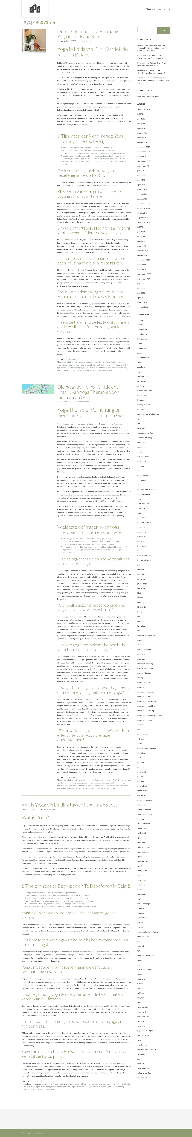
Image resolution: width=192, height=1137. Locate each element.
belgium (140, 400)
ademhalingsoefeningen (73, 362)
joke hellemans (143, 574)
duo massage (142, 475)
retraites (119, 367)
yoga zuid (141, 1040)
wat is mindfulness (145, 969)
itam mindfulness (144, 560)
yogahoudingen (109, 788)
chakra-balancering (118, 362)
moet (139, 729)
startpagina (142, 871)
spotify (140, 866)
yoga (80, 370)
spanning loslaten (74, 788)
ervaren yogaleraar (82, 365)
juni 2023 (141, 288)
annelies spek (143, 376)
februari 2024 (142, 250)
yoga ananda (142, 1007)
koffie (139, 612)
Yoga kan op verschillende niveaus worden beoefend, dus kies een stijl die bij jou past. (61, 906)
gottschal (141, 527)
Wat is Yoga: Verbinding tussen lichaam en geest (69, 805)
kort (139, 616)
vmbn (139, 960)
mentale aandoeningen (97, 785)
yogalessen (142, 1045)
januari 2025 (142, 199)
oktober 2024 (143, 213)
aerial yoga (141, 367)
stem (139, 875)
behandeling (142, 395)
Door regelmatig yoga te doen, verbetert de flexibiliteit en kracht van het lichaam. (60, 901)
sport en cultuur (144, 861)
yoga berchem (143, 1012)
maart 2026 (142, 133)
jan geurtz (141, 569)
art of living (141, 381)
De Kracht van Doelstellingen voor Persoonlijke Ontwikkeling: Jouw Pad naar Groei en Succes (152, 48)
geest (78, 783)
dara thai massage (144, 456)
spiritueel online (143, 847)
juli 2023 (140, 283)
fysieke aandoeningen (66, 783)
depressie (141, 466)
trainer (140, 922)
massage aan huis (144, 649)
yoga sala (141, 1026)
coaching (141, 428)
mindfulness (101, 367)
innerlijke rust (51, 1086)
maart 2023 (142, 302)
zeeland (140, 1063)
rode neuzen (142, 805)
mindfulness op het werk (147, 701)
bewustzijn (75, 1084)
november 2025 (143, 152)
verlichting (86, 788)
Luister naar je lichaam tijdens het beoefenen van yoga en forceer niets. (56, 903)
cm (138, 423)
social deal (141, 833)
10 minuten (142, 329)
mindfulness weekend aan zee (149, 715)
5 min (139, 343)
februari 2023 (142, 307)
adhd (139, 362)
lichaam (75, 785)
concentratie (96, 1084)
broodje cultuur (143, 405)
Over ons (150, 9)
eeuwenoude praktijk (111, 1084)
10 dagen (141, 320)
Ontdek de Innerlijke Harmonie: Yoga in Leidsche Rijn (89, 33)
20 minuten (142, 339)
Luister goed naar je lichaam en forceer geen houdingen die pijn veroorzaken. (94, 156)
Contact (162, 9)
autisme (140, 386)
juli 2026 (140, 114)
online (139, 743)
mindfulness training (145, 710)
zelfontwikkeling (144, 1073)
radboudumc (142, 791)
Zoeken (164, 30)
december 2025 (143, 147)
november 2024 (143, 208)
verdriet (140, 946)
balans (107, 362)
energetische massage (146, 489)
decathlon (141, 461)
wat (139, 965)
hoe (139, 550)
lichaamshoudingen (74, 367)
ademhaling (32, 1084)
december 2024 (143, 203)
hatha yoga (105, 365)
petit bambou (142, 772)
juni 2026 (141, 119)
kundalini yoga (116, 365)
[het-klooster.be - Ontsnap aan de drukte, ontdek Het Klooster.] (35, 8)
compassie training (145, 433)
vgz (138, 951)
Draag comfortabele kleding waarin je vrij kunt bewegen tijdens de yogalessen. (94, 153)
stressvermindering (116, 1086)
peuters (140, 781)
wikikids (140, 993)
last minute (142, 626)
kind (139, 593)
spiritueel (141, 842)
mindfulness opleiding (146, 706)
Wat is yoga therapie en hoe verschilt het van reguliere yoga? (87, 539)
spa (138, 838)
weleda (140, 983)
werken (140, 988)
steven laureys (143, 880)
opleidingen (142, 753)
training (140, 927)
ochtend (140, 739)
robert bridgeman (144, 800)
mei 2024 (141, 236)
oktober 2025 (143, 156)
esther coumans (144, 494)
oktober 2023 (143, 269)
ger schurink (142, 518)
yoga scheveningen (145, 1031)
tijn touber (141, 918)
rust (125, 367)
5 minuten (141, 348)
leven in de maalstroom (146, 635)
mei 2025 (141, 180)
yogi (110, 370)
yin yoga (140, 998)
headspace (141, 546)
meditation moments (145, 668)
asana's (87, 780)
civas (139, 419)
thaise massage (143, 903)
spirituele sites (143, 852)
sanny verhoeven (144, 809)
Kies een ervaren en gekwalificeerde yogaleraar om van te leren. (89, 150)
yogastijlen (51, 1089)
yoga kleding (142, 1021)
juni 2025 (141, 175)
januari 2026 (142, 142)
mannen (140, 640)
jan (138, 565)
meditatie (91, 367)
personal (140, 767)
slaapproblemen (143, 823)
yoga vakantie (143, 1035)
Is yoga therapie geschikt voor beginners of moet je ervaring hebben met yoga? (95, 547)
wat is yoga (37, 1089)
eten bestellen (143, 503)
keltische (141, 588)
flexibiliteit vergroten (121, 780)
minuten (140, 725)
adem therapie (143, 358)
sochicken (141, 828)
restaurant (141, 795)
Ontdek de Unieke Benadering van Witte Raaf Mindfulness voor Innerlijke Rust (153, 80)
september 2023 (144, 274)
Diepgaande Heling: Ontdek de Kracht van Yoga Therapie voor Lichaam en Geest (88, 392)
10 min (140, 325)
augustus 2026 (143, 109)
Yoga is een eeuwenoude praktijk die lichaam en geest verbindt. (53, 892)
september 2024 (144, 217)
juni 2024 (141, 232)
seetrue (140, 819)
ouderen (140, 762)
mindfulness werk (144, 720)
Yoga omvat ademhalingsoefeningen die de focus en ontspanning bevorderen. (58, 898)
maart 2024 (142, 246)
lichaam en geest (82, 1086)
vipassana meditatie (145, 955)
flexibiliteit (95, 365)
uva (138, 941)
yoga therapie (97, 788)
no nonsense (142, 734)
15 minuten (142, 334)
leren (139, 630)
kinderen (141, 598)
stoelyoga (141, 885)
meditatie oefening (145, 663)
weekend (141, 979)
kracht (60, 1086)
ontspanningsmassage (146, 748)
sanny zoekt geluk (144, 814)
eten (139, 499)
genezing (85, 783)
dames (140, 452)
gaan (139, 513)
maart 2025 (142, 189)
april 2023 (141, 298)
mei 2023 (141, 293)
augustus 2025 (143, 166)
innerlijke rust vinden (117, 783)
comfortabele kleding (66, 365)
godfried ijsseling (144, 522)
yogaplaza (141, 1054)
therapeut (141, 908)
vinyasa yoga (62, 370)
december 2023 (143, 260)
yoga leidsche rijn (90, 370)
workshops (72, 370)
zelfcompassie (143, 1068)
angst (139, 372)
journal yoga (142, 583)
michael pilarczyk (144, 673)
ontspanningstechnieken (117, 785)
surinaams (141, 894)
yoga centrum (143, 1016)
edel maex (141, 480)
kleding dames (143, 607)
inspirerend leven (144, 555)
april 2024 (141, 241)
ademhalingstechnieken (94, 362)
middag (140, 678)
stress (140, 889)
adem (139, 353)
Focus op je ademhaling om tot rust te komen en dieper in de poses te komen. (94, 159)
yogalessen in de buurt (146, 1049)
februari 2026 (142, 137)
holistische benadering (99, 783)
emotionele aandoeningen (101, 780)
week (139, 974)
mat (84, 367)
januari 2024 (142, 255)
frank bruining (143, 508)
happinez (141, 536)
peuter (140, 776)
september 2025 (144, 161)
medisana (141, 654)
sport (139, 856)
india (43, 1086)
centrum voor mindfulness (148, 414)
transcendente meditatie (147, 932)
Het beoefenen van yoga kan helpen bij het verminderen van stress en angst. (58, 895)
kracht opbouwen (64, 785)
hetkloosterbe (85, 41)
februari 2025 (142, 194)
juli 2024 (140, 227)
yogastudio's (103, 370)
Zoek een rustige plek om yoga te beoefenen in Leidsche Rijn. (88, 148)
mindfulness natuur (145, 696)
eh (138, 485)
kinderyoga (141, 602)
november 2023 (143, 265)
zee (138, 1059)
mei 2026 (141, 123)
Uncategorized (72, 359)
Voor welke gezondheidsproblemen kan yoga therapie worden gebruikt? (92, 541)
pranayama (110, 367)
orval (139, 758)
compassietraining (144, 438)
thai (139, 899)
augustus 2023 (143, 279)
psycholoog (142, 786)
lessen (63, 367)
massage (141, 645)
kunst (139, 621)
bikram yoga (86, 1084)
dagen (139, 447)
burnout (140, 409)
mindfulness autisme (145, 692)
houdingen (35, 1086)
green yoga (142, 532)
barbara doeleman (144, 390)
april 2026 (141, 128)
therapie (140, 913)
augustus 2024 (143, 222)
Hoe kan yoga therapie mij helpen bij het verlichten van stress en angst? (92, 544)
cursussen (141, 442)
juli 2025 (140, 170)
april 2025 (141, 185)
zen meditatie (143, 1078)
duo (139, 470)
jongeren (141, 579)
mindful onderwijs (144, 682)
